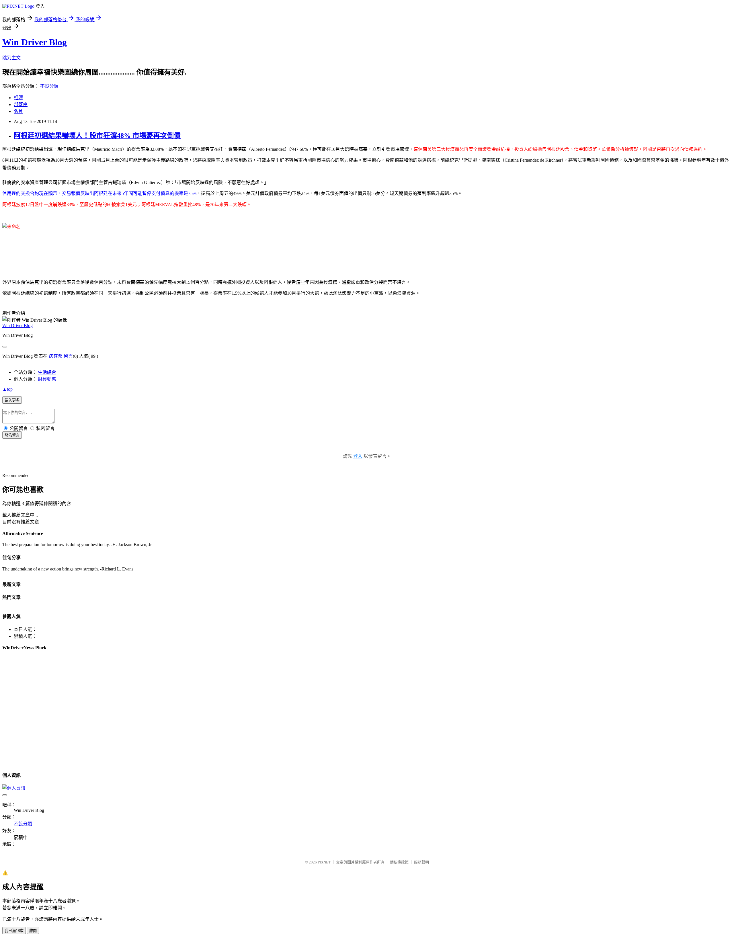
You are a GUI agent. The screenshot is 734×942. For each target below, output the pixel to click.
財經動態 (47, 379)
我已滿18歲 (14, 931)
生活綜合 (47, 372)
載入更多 (12, 400)
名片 (18, 111)
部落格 (21, 104)
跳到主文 (11, 57)
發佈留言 (12, 435)
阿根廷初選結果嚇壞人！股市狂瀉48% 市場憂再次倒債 (97, 135)
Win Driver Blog (34, 42)
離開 (33, 931)
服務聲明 (421, 862)
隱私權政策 (399, 862)
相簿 (18, 97)
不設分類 (49, 86)
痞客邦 (56, 356)
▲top (7, 389)
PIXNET (324, 862)
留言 (68, 356)
